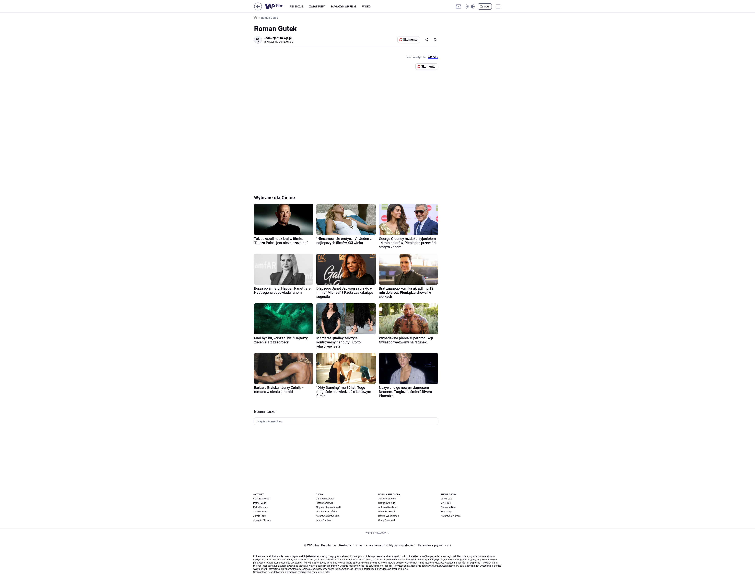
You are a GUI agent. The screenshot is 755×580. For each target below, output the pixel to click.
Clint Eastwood (261, 498)
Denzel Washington (388, 516)
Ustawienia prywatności (433, 545)
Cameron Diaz (448, 507)
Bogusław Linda (386, 503)
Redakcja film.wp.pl (277, 38)
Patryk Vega (259, 503)
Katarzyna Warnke (450, 516)
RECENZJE (296, 6)
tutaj (327, 572)
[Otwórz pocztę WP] (458, 6)
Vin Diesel (446, 503)
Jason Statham (324, 520)
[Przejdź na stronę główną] (258, 9)
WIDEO (366, 6)
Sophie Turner (260, 511)
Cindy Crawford (386, 520)
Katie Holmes (260, 507)
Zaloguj (484, 6)
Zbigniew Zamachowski (328, 507)
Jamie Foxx (259, 516)
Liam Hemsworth (325, 498)
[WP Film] (277, 6)
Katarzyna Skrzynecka (327, 516)
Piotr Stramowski (325, 503)
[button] (470, 6)
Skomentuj (410, 39)
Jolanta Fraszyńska (326, 511)
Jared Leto (446, 498)
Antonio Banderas (387, 507)
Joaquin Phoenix (262, 520)
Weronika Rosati (387, 511)
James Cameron (387, 498)
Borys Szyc (446, 511)
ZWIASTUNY (317, 6)
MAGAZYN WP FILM (343, 6)
